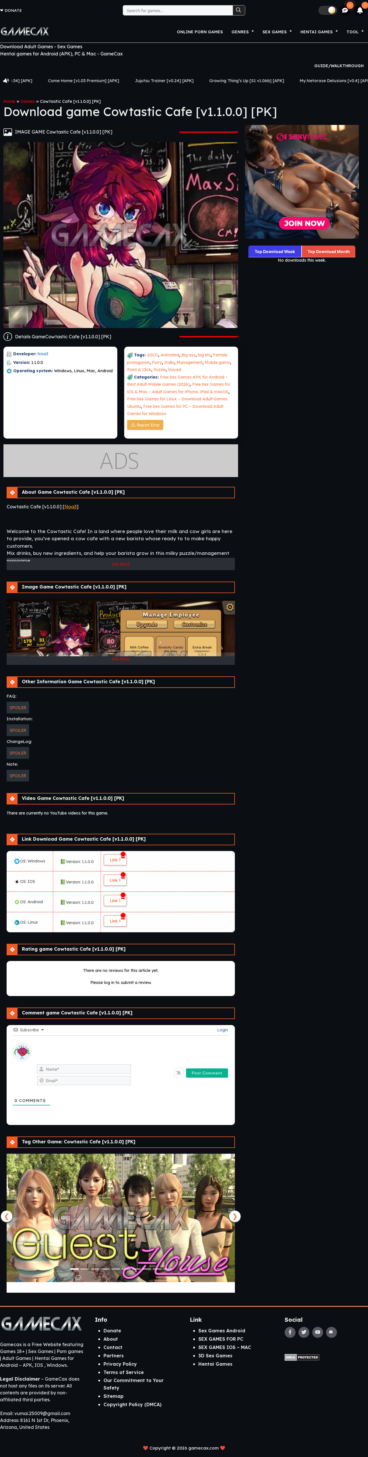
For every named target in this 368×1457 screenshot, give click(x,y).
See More (121, 563)
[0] (345, 10)
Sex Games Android (221, 1331)
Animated (169, 355)
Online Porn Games (200, 31)
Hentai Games (215, 1364)
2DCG (152, 355)
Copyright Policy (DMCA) (132, 1404)
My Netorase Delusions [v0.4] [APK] (256, 80)
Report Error (148, 424)
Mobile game (217, 362)
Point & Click (139, 369)
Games (27, 101)
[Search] (239, 10)
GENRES (240, 31)
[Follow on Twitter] (303, 1332)
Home (9, 101)
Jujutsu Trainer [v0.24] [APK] (84, 80)
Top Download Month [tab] (329, 251)
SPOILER (17, 707)
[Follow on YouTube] (317, 1332)
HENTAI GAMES (316, 31)
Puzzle (160, 369)
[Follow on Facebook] (290, 1332)
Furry (157, 362)
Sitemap (113, 1396)
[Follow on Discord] (331, 1332)
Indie (169, 362)
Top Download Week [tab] (275, 251)
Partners (113, 1355)
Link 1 (115, 859)
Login (222, 1030)
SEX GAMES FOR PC (220, 1339)
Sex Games (274, 31)
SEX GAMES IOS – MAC (224, 1347)
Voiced (174, 369)
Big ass (188, 355)
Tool (352, 31)
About (110, 1339)
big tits (204, 355)
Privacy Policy (120, 1364)
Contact (112, 1347)
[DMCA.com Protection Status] (302, 1357)
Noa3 (42, 353)
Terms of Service (123, 1372)
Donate (13, 10)
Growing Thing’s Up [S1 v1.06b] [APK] (166, 80)
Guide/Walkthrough (339, 65)
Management (189, 362)
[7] (360, 10)
